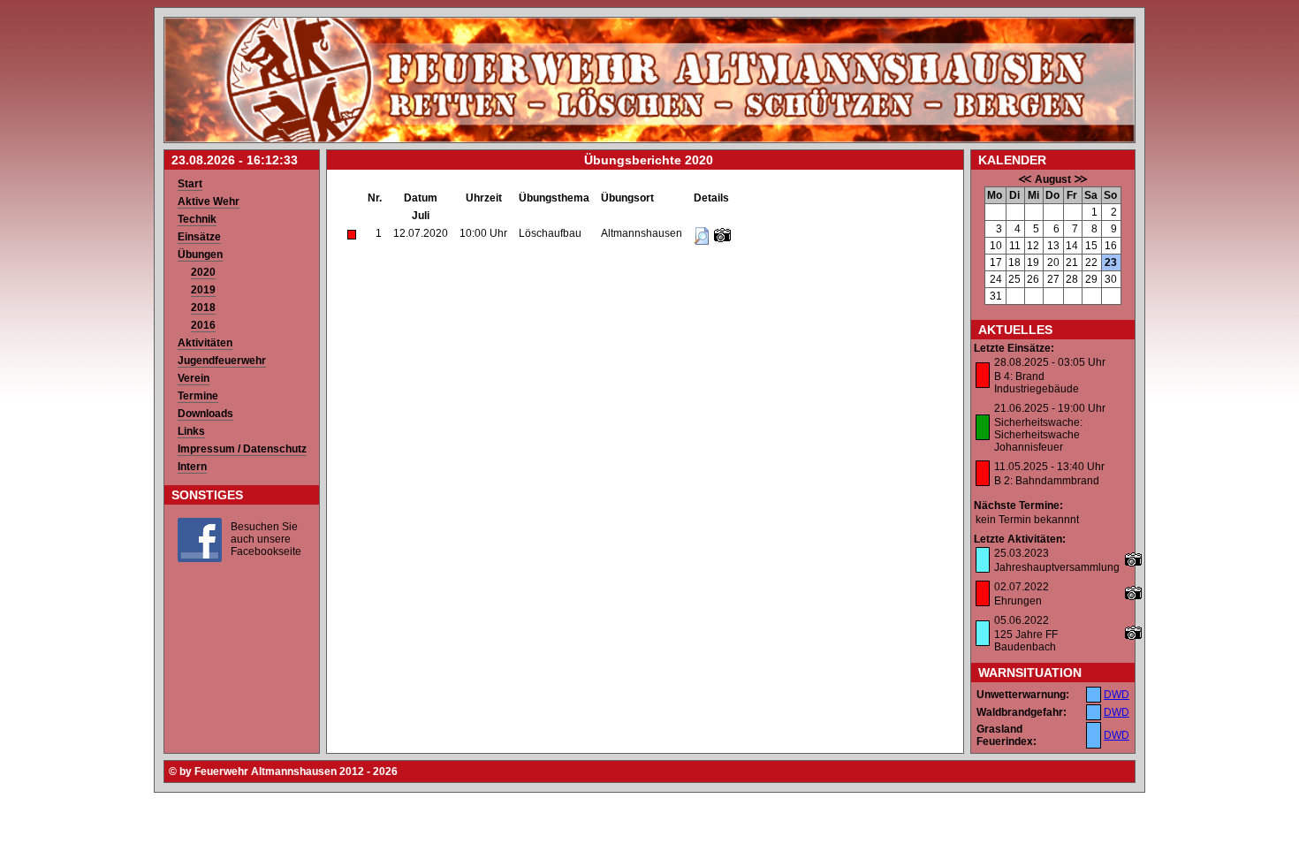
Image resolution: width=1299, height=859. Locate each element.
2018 (203, 307)
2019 (203, 290)
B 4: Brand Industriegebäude (1036, 382)
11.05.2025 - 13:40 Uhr (1049, 466)
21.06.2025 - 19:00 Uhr (1049, 408)
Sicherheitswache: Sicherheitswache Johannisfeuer (1038, 434)
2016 (203, 325)
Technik (197, 219)
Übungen (200, 254)
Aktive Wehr (208, 201)
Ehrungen (1018, 601)
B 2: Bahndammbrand (1046, 481)
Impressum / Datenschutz (242, 449)
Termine (198, 396)
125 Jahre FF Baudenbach (1026, 640)
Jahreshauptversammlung (1057, 567)
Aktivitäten (205, 343)
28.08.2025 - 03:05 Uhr (1049, 362)
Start (190, 184)
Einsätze (199, 237)
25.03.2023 (1021, 553)
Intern (192, 466)
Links (191, 431)
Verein (193, 378)
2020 (203, 272)
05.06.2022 (1021, 620)
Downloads (205, 413)
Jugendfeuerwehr (222, 360)
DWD (1116, 694)
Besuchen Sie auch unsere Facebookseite (266, 539)
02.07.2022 (1021, 587)
